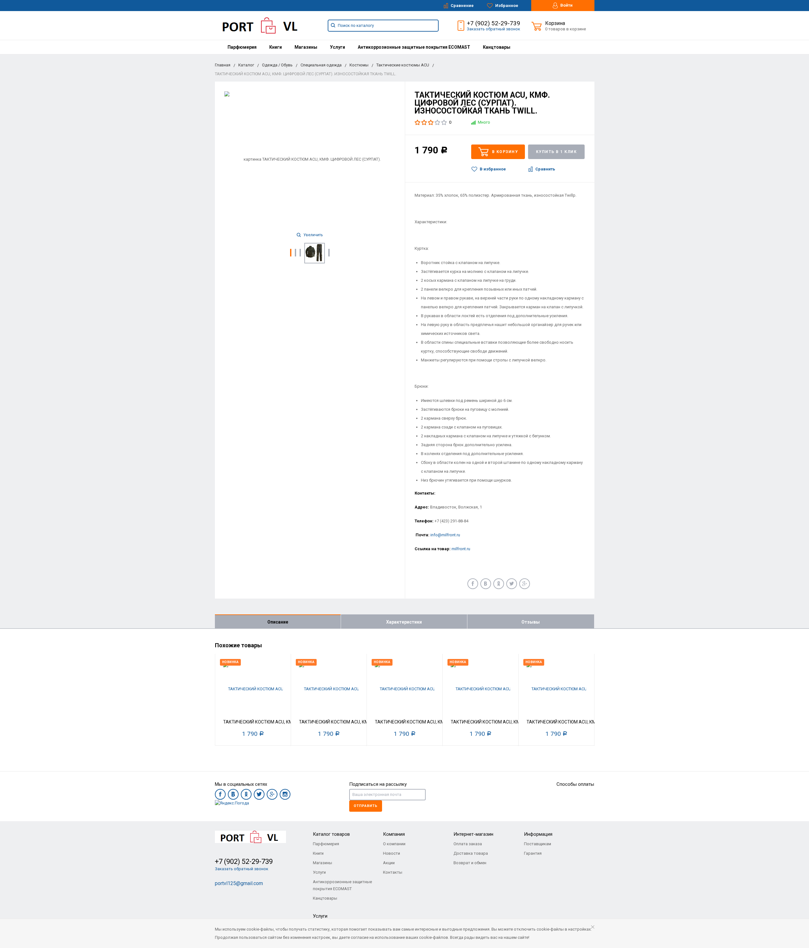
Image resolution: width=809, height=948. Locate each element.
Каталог (246, 65)
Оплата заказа (467, 843)
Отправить (366, 806)
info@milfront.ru (445, 534)
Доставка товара (470, 853)
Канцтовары (496, 47)
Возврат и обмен (469, 862)
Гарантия (533, 853)
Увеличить (312, 235)
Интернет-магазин (473, 834)
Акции (389, 862)
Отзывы (530, 622)
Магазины (306, 47)
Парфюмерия (242, 47)
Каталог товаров (331, 834)
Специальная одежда (321, 65)
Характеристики (404, 622)
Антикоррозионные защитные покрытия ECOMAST (414, 47)
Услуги (337, 47)
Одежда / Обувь (277, 65)
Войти (566, 5)
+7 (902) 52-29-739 (493, 23)
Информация (538, 834)
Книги (275, 47)
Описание (277, 622)
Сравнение (462, 5)
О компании (394, 843)
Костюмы (359, 65)
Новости (391, 853)
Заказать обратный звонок (493, 29)
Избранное (506, 5)
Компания (394, 834)
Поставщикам (537, 843)
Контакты (392, 872)
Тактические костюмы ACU (402, 65)
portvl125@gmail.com (239, 883)
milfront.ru (461, 548)
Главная (222, 65)
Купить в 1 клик (556, 152)
